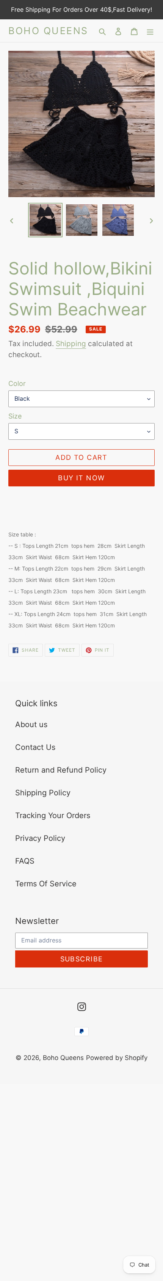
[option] (45, 220)
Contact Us (35, 747)
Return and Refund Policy (61, 770)
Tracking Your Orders (52, 815)
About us (31, 724)
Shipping (71, 343)
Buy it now (81, 478)
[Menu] (150, 30)
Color (17, 383)
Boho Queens (48, 30)
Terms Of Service (46, 883)
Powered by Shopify (116, 1057)
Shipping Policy (43, 792)
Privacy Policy (40, 838)
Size (15, 416)
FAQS (24, 860)
